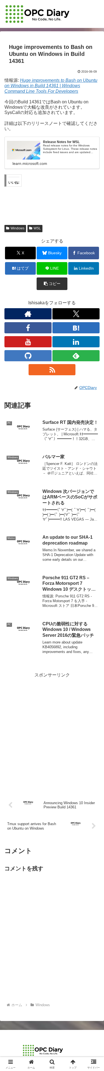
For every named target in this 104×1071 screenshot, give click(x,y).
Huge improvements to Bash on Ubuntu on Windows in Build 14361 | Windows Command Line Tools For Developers (50, 85)
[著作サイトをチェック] (28, 313)
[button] (52, 283)
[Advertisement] (52, 731)
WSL (37, 228)
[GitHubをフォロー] (28, 355)
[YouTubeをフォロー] (28, 341)
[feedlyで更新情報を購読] (76, 355)
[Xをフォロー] (76, 313)
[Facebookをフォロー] (28, 327)
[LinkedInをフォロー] (76, 341)
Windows (17, 228)
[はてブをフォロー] (76, 327)
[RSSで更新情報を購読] (52, 369)
